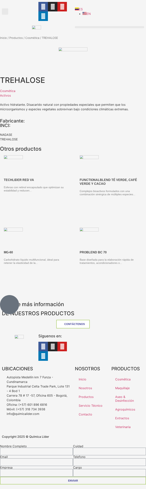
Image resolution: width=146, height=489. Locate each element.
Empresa (6, 467)
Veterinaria (123, 427)
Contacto (85, 414)
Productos (16, 38)
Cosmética (32, 38)
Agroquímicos (125, 409)
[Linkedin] (43, 16)
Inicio (3, 38)
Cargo (77, 467)
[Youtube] (62, 6)
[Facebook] (43, 6)
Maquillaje (122, 388)
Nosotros (85, 388)
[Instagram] (52, 6)
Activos (5, 95)
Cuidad (78, 446)
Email (4, 456)
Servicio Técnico (90, 405)
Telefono (79, 456)
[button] (5, 11)
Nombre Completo (13, 446)
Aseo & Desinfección (124, 399)
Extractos (122, 418)
